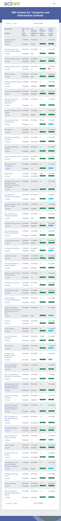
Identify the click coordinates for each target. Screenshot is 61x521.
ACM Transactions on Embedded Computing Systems (11, 418)
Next (15, 23)
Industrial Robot (9, 445)
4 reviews (7, 94)
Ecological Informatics (10, 428)
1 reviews (7, 54)
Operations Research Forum (12, 66)
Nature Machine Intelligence (12, 91)
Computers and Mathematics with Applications (9, 355)
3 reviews (7, 124)
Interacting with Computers (12, 223)
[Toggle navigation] (54, 3)
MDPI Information (9, 74)
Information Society (10, 256)
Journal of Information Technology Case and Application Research (11, 407)
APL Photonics (8, 346)
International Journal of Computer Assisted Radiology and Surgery (11, 464)
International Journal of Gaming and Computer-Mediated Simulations (11, 386)
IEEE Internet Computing (11, 282)
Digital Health (8, 173)
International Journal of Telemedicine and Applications (11, 101)
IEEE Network (8, 129)
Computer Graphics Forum (12, 59)
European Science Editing (11, 240)
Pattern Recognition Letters (12, 156)
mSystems (7, 321)
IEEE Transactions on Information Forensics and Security (12, 493)
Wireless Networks (10, 483)
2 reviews (7, 44)
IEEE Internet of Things (11, 290)
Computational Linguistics (12, 248)
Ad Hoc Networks (9, 328)
